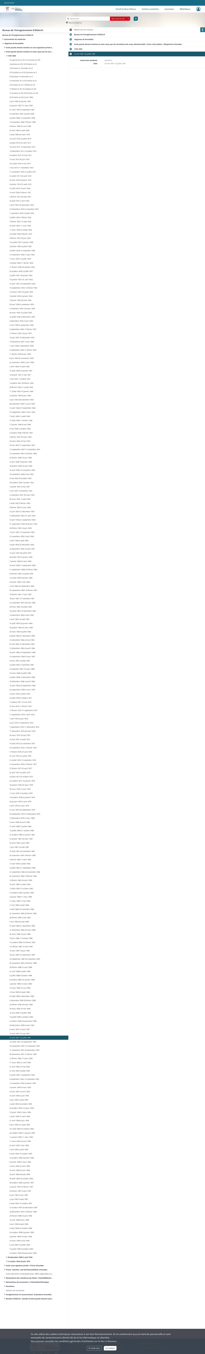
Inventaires (169, 9)
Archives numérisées (150, 9)
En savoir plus (94, 1348)
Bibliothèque (185, 9)
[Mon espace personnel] (198, 9)
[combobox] (120, 19)
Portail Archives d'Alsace (126, 9)
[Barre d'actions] (202, 29)
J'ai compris (110, 1348)
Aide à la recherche (75, 23)
